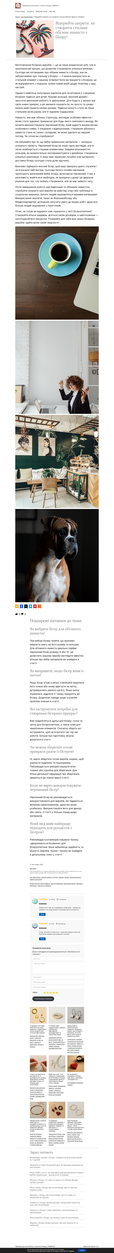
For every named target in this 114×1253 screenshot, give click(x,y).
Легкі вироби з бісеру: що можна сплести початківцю (54, 1217)
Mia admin (33, 868)
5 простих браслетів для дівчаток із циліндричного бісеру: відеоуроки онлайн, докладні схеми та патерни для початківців (38, 1079)
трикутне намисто (36, 1092)
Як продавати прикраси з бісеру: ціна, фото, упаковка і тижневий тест (75, 1076)
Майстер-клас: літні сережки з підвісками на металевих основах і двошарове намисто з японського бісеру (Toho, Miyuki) (57, 1078)
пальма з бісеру (64, 877)
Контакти (30, 11)
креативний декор (69, 883)
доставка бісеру (27, 17)
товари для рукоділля (74, 1048)
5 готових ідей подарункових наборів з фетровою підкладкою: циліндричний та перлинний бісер (57, 1030)
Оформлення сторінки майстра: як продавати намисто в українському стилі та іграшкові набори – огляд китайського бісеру (38, 1126)
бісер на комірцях (36, 1134)
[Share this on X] (26, 606)
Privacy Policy (20, 11)
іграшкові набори (35, 1136)
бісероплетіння (35, 883)
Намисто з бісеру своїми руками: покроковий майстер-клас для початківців (55, 1203)
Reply (42, 914)
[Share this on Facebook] (21, 606)
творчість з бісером (44, 885)
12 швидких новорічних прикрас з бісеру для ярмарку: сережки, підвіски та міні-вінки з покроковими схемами (57, 1126)
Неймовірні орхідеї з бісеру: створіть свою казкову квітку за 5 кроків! (56, 1158)
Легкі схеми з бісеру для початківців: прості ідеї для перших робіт (53, 1188)
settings (72, 1251)
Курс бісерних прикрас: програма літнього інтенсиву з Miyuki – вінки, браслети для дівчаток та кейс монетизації (75, 1125)
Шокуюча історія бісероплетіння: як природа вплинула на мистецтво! (56, 1166)
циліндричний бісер (55, 1048)
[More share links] (39, 606)
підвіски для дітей (36, 879)
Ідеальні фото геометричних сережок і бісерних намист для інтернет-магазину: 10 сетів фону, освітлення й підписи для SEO (75, 1031)
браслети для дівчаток (37, 1088)
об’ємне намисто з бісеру (49, 877)
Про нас (52, 11)
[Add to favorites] (17, 606)
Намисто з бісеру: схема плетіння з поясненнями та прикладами (54, 1211)
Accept (82, 1250)
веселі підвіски (45, 883)
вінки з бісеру (71, 1134)
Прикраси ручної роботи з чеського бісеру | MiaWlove (41, 5)
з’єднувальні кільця (55, 1134)
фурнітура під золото (74, 1139)
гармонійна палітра (55, 1037)
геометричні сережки (74, 1039)
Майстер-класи (41, 11)
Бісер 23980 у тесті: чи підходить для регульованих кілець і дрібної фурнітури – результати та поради (57, 1173)
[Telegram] (30, 606)
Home (17, 17)
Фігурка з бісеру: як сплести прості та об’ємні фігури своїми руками (54, 1181)
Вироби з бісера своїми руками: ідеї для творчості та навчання (54, 1224)
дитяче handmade (57, 883)
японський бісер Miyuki (75, 1141)
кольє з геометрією (36, 1090)
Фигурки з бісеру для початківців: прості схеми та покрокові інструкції (53, 1196)
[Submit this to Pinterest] (35, 606)
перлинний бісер (75, 877)
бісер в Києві (53, 1086)
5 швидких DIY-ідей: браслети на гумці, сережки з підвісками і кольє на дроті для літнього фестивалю (38, 1029)
